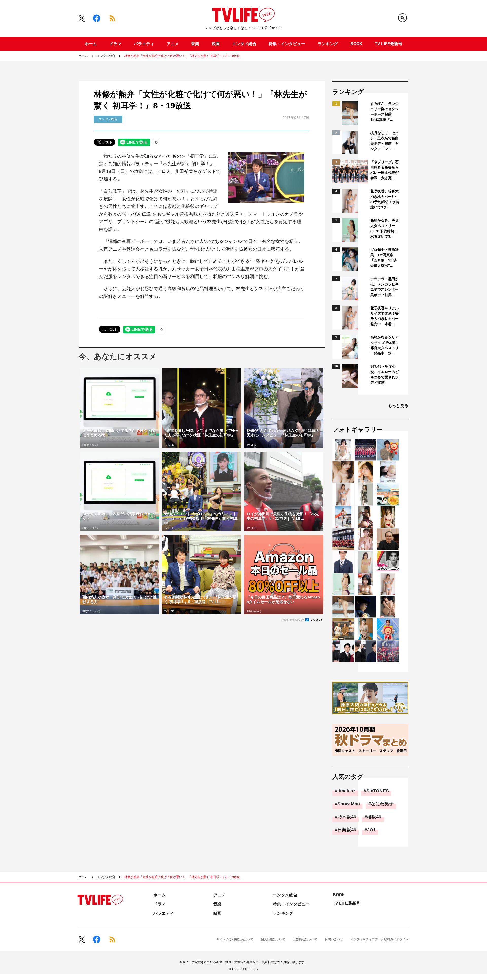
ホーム (91, 44)
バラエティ (144, 44)
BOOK (356, 44)
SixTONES (377, 790)
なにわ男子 (382, 803)
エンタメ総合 (244, 44)
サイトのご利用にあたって (235, 939)
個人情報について (273, 939)
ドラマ (115, 44)
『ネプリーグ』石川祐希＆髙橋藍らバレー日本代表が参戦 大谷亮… (384, 170)
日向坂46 (346, 829)
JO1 (371, 829)
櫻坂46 (374, 816)
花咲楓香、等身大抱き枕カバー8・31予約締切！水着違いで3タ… (384, 199)
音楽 (195, 44)
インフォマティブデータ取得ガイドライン (379, 939)
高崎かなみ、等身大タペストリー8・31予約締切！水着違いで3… (384, 228)
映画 (216, 44)
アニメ (173, 44)
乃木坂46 (346, 816)
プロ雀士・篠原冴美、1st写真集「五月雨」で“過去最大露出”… (384, 258)
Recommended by (293, 619)
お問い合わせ (334, 939)
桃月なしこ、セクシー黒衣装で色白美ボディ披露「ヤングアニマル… (384, 141)
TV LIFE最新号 (388, 44)
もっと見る (398, 405)
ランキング (328, 44)
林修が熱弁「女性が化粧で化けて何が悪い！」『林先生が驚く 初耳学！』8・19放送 (182, 56)
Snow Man (348, 803)
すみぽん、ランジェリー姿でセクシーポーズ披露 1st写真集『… (384, 112)
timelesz (346, 790)
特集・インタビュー (287, 44)
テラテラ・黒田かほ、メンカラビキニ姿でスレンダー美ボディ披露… (384, 287)
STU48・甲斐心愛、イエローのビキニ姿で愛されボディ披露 (384, 374)
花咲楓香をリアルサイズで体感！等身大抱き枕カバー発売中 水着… (384, 316)
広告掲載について (305, 939)
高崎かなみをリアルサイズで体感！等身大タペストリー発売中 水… (384, 345)
